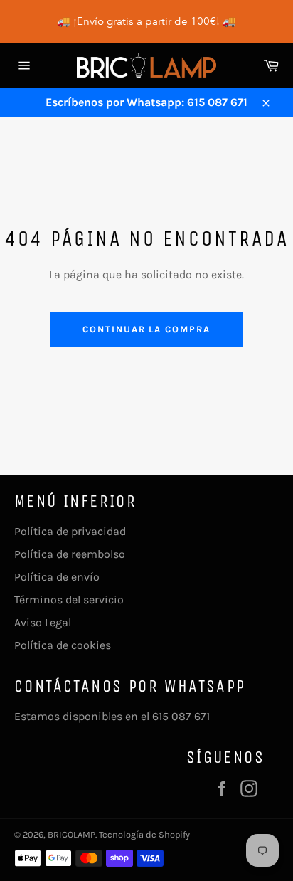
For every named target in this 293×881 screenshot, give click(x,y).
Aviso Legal (42, 622)
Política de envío (57, 577)
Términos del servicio (69, 599)
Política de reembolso (69, 554)
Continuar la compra (146, 329)
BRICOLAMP (71, 834)
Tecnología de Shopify (144, 834)
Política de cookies (62, 645)
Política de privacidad (70, 531)
